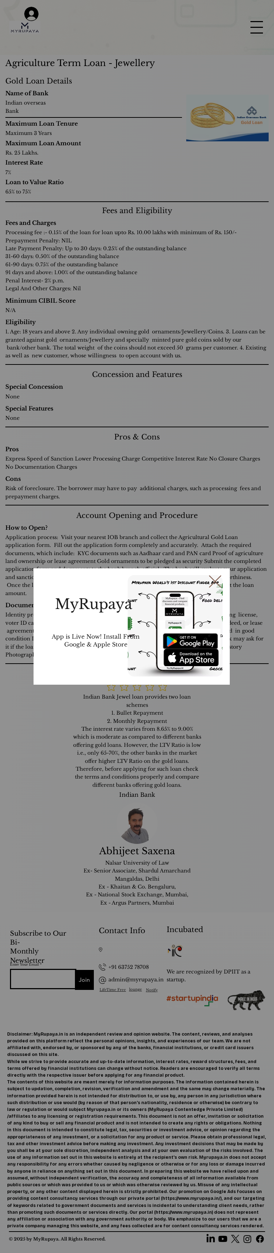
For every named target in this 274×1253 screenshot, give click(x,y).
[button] (215, 581)
